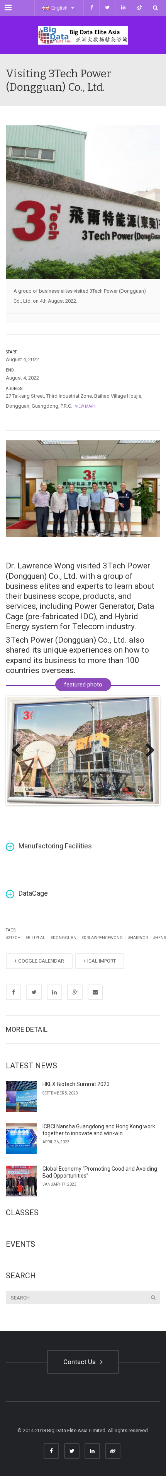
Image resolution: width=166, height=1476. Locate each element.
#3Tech (13, 938)
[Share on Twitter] (34, 992)
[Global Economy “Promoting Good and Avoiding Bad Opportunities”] (21, 1181)
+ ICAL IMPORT (99, 961)
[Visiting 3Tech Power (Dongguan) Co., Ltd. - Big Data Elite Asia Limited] (83, 35)
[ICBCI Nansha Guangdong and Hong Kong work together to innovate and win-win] (21, 1138)
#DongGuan (63, 938)
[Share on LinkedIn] (54, 992)
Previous (19, 750)
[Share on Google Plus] (75, 992)
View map (83, 406)
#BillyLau (35, 938)
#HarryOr (138, 938)
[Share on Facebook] (13, 992)
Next (147, 750)
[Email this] (95, 992)
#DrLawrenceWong (102, 938)
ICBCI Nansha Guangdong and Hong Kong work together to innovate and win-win (98, 1129)
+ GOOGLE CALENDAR (39, 961)
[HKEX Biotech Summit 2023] (21, 1096)
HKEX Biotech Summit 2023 (76, 1084)
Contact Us (81, 1362)
